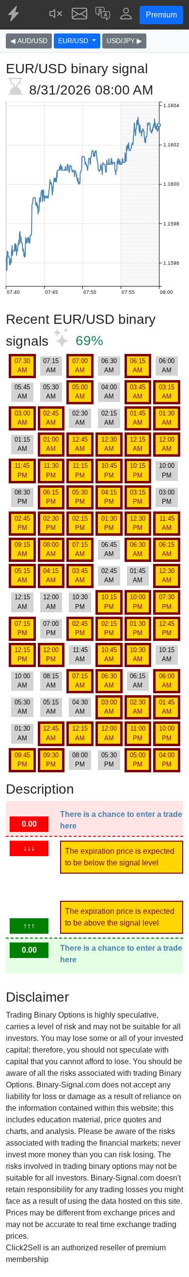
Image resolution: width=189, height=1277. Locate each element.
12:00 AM (166, 444)
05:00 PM (137, 759)
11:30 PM (51, 470)
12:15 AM (137, 444)
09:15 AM (22, 549)
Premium (161, 15)
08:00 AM (51, 549)
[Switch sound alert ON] (56, 15)
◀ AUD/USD (28, 41)
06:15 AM (137, 365)
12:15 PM (22, 654)
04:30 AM (80, 707)
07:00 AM (80, 365)
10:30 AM (137, 654)
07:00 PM (51, 628)
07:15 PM (22, 628)
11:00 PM (137, 733)
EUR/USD (74, 41)
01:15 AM (22, 444)
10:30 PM (80, 601)
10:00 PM (166, 470)
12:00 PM (51, 654)
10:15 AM (166, 654)
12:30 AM (109, 444)
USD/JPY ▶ (124, 41)
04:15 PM (109, 497)
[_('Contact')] (79, 15)
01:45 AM (137, 418)
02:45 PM (22, 523)
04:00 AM (109, 391)
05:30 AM (51, 391)
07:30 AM (22, 365)
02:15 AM (109, 418)
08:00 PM (80, 759)
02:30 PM (51, 523)
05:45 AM (22, 391)
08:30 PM (22, 497)
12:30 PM (137, 523)
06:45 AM (109, 549)
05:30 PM (80, 497)
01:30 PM (109, 523)
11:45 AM (166, 523)
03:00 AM (22, 418)
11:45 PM (22, 470)
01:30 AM (166, 418)
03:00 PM (166, 497)
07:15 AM (51, 365)
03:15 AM (166, 391)
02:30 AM (80, 418)
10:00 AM (22, 680)
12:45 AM (80, 444)
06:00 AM (166, 365)
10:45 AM (109, 654)
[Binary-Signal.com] (14, 15)
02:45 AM (51, 418)
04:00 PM (166, 759)
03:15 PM (137, 497)
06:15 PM (51, 497)
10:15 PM (137, 470)
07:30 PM (166, 601)
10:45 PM (109, 470)
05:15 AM (22, 575)
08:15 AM (51, 680)
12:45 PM (166, 628)
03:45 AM (137, 391)
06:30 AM (109, 365)
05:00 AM (80, 391)
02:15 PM (80, 523)
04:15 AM (51, 575)
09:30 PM (51, 759)
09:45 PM (22, 759)
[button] (102, 15)
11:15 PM (80, 470)
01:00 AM (51, 444)
